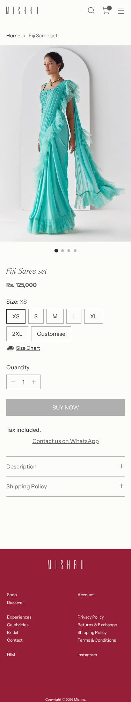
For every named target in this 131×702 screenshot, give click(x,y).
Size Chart (28, 348)
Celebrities (18, 624)
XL (93, 316)
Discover (15, 602)
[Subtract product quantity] (13, 382)
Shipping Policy (92, 632)
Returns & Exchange (97, 624)
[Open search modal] (91, 10)
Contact (15, 640)
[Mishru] (22, 10)
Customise (51, 333)
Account (86, 594)
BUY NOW (65, 407)
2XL (17, 333)
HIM (11, 654)
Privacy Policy (91, 617)
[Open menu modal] (121, 10)
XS (16, 316)
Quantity (17, 367)
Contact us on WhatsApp (65, 440)
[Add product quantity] (34, 382)
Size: (16, 301)
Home (13, 35)
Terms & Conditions (97, 640)
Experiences (19, 617)
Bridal (12, 632)
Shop (12, 594)
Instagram (87, 654)
